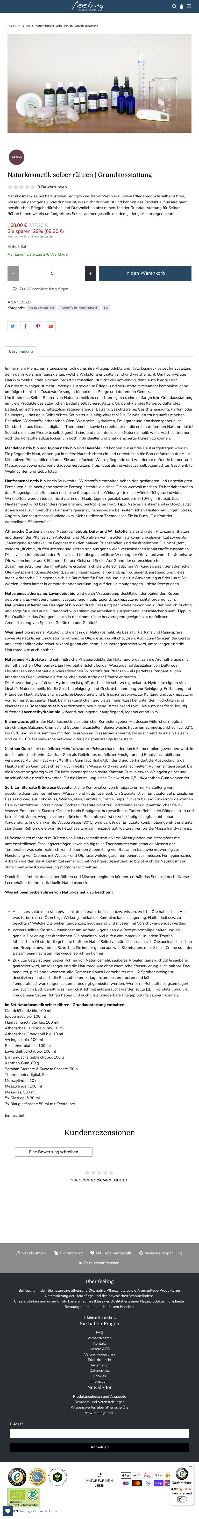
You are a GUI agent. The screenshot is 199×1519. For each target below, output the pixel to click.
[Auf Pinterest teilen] (38, 326)
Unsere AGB (100, 1348)
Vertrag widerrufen (99, 1354)
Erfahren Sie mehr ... (99, 1317)
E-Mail (16, 1424)
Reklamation (100, 1365)
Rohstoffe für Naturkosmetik (79, 308)
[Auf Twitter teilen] (12, 326)
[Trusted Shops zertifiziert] (17, 1485)
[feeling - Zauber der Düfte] (87, 6)
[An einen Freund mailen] (51, 326)
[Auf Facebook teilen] (25, 326)
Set (106, 308)
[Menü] (191, 1468)
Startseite (14, 26)
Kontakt (99, 1343)
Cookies (99, 1376)
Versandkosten (43, 237)
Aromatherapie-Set (41, 308)
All (28, 26)
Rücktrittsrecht (99, 1359)
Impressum (99, 1381)
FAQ (99, 1332)
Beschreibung (21, 351)
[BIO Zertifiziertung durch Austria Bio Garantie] (24, 1506)
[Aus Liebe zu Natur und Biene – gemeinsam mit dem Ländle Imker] (57, 1485)
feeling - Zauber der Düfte (38, 1511)
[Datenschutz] (37, 1485)
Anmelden (99, 1447)
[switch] (182, 1499)
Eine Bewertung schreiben (53, 1152)
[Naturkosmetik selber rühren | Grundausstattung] (99, 83)
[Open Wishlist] (8, 1511)
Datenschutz (100, 1370)
